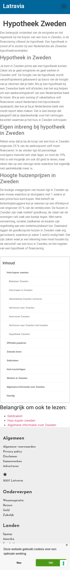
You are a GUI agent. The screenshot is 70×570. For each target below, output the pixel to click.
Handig (11, 395)
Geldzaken (12, 360)
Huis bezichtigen (16, 369)
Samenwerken (12, 461)
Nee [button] (19, 562)
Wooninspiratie (13, 500)
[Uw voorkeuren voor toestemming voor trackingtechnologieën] (63, 563)
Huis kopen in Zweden (20, 290)
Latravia (13, 6)
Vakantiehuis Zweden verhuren (25, 298)
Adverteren (11, 466)
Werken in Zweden (17, 378)
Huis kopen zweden (18, 272)
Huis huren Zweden (19, 316)
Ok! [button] (51, 562)
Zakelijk (8, 515)
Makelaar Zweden (18, 281)
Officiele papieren (16, 342)
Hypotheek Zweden (19, 334)
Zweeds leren (14, 351)
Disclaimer (10, 456)
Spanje (7, 534)
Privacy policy (12, 451)
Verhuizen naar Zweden (21, 307)
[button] (64, 6)
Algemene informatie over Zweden (26, 386)
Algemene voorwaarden (19, 446)
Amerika (8, 539)
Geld (6, 510)
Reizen (7, 505)
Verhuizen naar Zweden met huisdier (28, 325)
